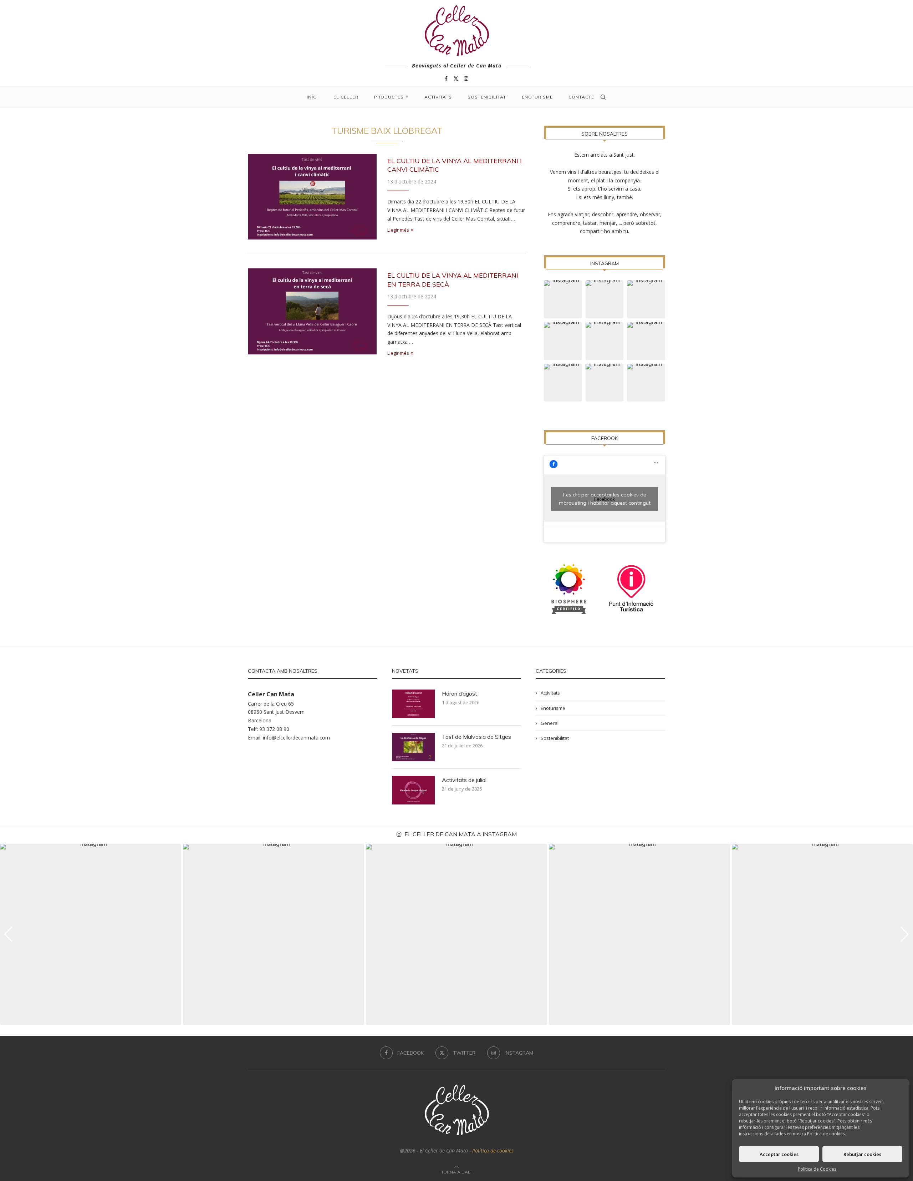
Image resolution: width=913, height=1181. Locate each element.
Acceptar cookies (779, 1154)
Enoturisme (537, 97)
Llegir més (398, 230)
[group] (90, 934)
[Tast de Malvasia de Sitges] (413, 747)
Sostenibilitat (487, 97)
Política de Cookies (817, 1169)
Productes (389, 97)
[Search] (603, 97)
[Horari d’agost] (413, 704)
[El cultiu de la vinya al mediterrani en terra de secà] (312, 311)
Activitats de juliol (464, 779)
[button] (8, 934)
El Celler (345, 97)
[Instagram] (466, 78)
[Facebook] (446, 78)
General (549, 723)
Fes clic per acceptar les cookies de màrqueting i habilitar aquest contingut (605, 498)
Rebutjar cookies (862, 1154)
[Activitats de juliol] (413, 790)
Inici (312, 97)
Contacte (581, 97)
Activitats (438, 97)
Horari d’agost (459, 693)
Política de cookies (493, 1150)
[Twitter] (455, 78)
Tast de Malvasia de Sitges (476, 736)
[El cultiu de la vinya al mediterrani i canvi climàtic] (312, 196)
